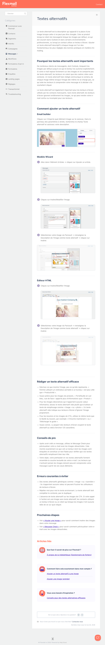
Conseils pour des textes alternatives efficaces (66, 598)
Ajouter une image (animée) (58, 579)
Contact (99, 4)
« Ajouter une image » (52, 521)
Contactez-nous (77, 621)
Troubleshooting (14, 94)
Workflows (12, 59)
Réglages (11, 84)
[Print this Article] (97, 15)
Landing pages (14, 79)
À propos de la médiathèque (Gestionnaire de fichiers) (69, 555)
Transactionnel (13, 89)
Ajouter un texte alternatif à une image (63, 574)
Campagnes (12, 49)
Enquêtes (11, 74)
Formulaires (12, 69)
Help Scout (63, 642)
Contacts (11, 34)
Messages (12, 54)
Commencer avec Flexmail (15, 27)
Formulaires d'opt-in (16, 64)
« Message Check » (51, 527)
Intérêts (11, 44)
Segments (12, 39)
